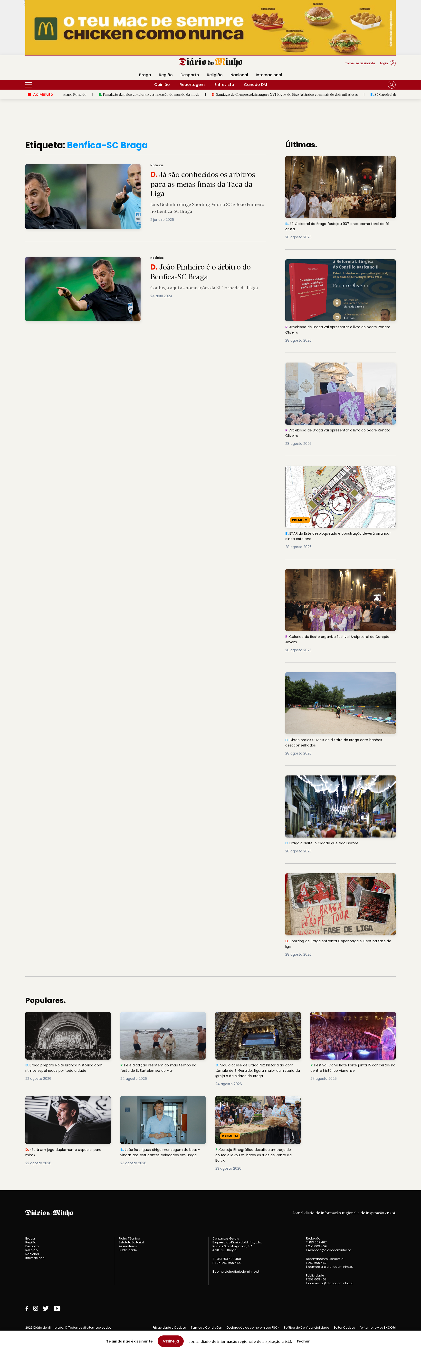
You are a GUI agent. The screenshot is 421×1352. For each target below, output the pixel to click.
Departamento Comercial (325, 1259)
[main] (210, 655)
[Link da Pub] (210, 27)
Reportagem (192, 84)
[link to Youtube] (57, 1308)
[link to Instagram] (35, 1308)
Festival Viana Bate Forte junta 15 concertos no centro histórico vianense (349, 1017)
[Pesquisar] (391, 84)
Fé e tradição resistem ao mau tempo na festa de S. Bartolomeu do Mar (160, 1017)
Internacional (269, 75)
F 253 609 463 (316, 1279)
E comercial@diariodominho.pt (235, 1271)
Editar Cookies (344, 1328)
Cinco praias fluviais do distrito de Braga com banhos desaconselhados (338, 678)
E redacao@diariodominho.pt (328, 1250)
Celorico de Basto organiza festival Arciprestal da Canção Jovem (334, 574)
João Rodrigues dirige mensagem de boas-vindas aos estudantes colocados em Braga (160, 1104)
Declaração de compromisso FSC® (253, 1327)
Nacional (239, 75)
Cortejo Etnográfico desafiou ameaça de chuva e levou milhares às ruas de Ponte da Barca (256, 1104)
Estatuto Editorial (131, 1242)
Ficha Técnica (129, 1238)
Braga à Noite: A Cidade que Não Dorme (324, 778)
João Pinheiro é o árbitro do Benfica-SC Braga (66, 259)
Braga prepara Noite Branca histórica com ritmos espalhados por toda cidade (67, 1017)
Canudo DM (255, 84)
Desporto (190, 75)
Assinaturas (128, 1246)
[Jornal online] (50, 65)
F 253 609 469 (316, 1246)
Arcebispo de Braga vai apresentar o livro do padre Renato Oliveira (336, 265)
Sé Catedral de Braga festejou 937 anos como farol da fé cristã (357, 94)
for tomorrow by (378, 1328)
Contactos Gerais (225, 1238)
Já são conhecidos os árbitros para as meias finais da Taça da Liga (83, 167)
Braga (145, 75)
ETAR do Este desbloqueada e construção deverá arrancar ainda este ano (334, 471)
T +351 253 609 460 (226, 1259)
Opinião (162, 84)
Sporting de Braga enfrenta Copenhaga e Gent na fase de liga (339, 879)
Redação (313, 1238)
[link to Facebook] (26, 1308)
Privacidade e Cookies (169, 1327)
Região (166, 75)
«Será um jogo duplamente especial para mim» (66, 1102)
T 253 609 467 (316, 1242)
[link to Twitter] (46, 1308)
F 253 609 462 (316, 1263)
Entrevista (224, 84)
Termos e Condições (206, 1327)
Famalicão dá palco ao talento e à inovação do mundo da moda (85, 94)
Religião (215, 75)
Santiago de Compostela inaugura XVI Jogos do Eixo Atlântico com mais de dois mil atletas (221, 94)
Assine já (171, 1341)
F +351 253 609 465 (226, 1263)
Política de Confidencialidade (306, 1327)
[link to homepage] (210, 63)
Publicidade (128, 1250)
